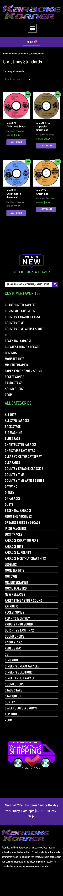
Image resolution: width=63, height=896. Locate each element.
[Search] (55, 284)
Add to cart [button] (16, 142)
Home (6, 53)
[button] (32, 28)
